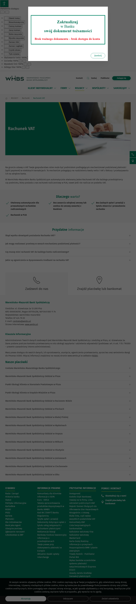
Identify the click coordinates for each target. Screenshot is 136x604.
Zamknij (98, 55)
